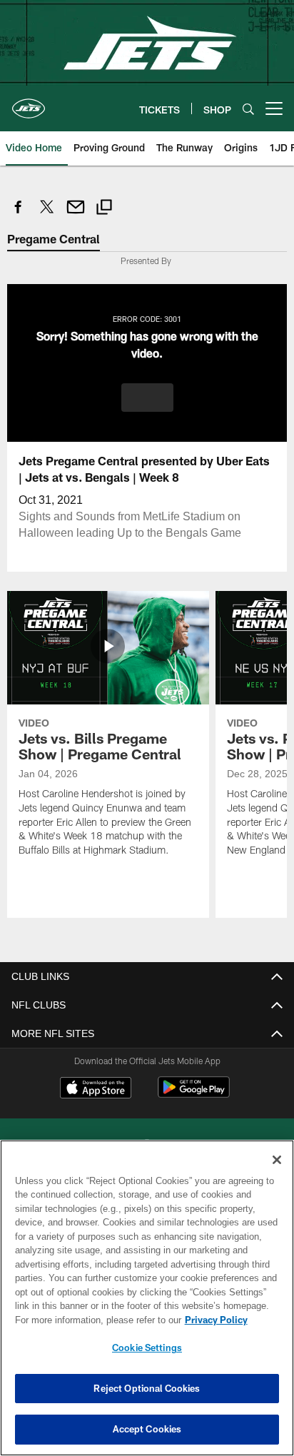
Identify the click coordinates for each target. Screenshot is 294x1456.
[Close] (277, 1160)
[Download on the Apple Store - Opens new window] (95, 1088)
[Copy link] (104, 209)
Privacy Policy (93, 1319)
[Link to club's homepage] (28, 102)
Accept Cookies (147, 1429)
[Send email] (75, 214)
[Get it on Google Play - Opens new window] (193, 1093)
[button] (147, 397)
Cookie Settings (147, 1347)
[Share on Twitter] (47, 214)
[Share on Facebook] (18, 214)
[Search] (248, 108)
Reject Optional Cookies (146, 1388)
